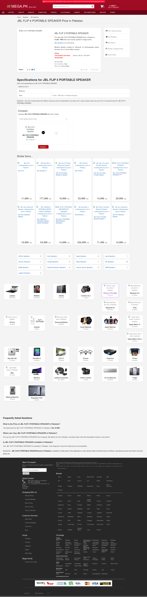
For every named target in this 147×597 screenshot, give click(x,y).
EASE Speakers (116, 267)
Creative (108, 501)
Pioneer (70, 486)
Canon (108, 496)
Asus (78, 477)
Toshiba (60, 490)
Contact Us (28, 526)
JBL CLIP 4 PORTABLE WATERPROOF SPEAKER (63, 221)
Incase (60, 513)
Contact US (27, 593)
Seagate (89, 520)
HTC (69, 481)
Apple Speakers (87, 256)
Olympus (99, 516)
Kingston (79, 513)
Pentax (60, 520)
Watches (103, 12)
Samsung (90, 486)
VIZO (108, 524)
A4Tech (60, 496)
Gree (88, 509)
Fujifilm (108, 505)
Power (112, 12)
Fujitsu (60, 509)
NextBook (70, 516)
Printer (53, 12)
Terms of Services (30, 510)
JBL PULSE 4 (79, 171)
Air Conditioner (90, 12)
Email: (24, 470)
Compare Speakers (30, 523)
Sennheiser (100, 520)
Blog (26, 530)
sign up (26, 473)
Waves (60, 530)
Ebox (69, 505)
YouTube (27, 542)
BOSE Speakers (29, 267)
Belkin (89, 496)
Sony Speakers (58, 256)
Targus (60, 524)
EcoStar (79, 505)
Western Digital (79, 529)
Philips (60, 486)
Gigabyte (80, 509)
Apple (69, 477)
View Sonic (100, 524)
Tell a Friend (95, 69)
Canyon (60, 501)
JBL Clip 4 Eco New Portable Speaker (99, 174)
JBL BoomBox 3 (41, 171)
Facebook (28, 538)
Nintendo (89, 516)
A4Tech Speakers (29, 256)
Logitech (99, 513)
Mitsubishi (61, 516)
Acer (59, 477)
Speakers (25, 17)
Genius (70, 509)
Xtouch (99, 530)
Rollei (79, 520)
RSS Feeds (28, 553)
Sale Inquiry (28, 519)
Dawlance (61, 505)
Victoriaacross (90, 524)
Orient (108, 516)
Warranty (22, 91)
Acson (69, 496)
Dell (107, 477)
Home (19, 17)
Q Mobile (80, 486)
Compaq (99, 477)
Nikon (79, 516)
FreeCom (99, 505)
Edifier (89, 505)
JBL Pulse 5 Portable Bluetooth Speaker (100, 218)
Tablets (21, 12)
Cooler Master (89, 500)
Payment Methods (30, 499)
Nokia (98, 481)
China (69, 501)
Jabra (69, 513)
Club (78, 501)
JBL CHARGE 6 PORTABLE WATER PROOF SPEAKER (43, 221)
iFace (108, 509)
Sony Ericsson (109, 485)
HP (59, 481)
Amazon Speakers (29, 262)
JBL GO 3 (21, 171)
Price (20, 95)
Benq (98, 496)
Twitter (27, 549)
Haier (98, 509)
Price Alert (85, 69)
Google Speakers (58, 262)
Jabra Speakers (116, 256)
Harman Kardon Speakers (87, 267)
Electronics (65, 12)
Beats (79, 496)
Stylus (108, 520)
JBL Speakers (35, 17)
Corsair (99, 501)
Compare (43, 147)
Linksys (89, 513)
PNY (69, 520)
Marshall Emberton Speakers (58, 267)
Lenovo (79, 481)
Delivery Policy (29, 496)
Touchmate (71, 524)
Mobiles (31, 12)
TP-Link (79, 524)
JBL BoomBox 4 (79, 215)
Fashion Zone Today (31, 562)
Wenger (70, 530)
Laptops (11, 12)
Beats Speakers (87, 262)
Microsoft (109, 513)
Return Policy (29, 503)
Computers (42, 12)
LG (88, 481)
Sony (98, 486)
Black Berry (90, 477)
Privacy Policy (29, 507)
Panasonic (109, 481)
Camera (77, 12)
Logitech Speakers (29, 273)
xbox (88, 530)
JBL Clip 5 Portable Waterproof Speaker (61, 174)
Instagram (28, 546)
